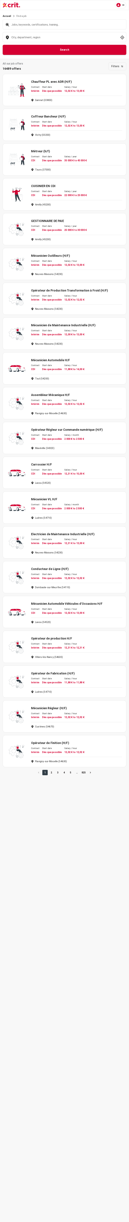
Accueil (7, 16)
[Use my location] (122, 37)
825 (84, 772)
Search (64, 49)
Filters (115, 66)
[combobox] (64, 39)
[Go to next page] (90, 772)
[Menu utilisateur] (120, 5)
